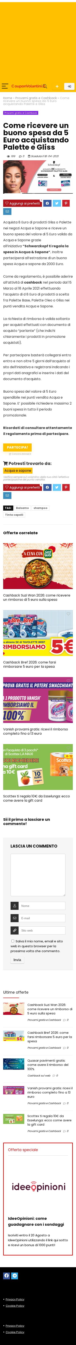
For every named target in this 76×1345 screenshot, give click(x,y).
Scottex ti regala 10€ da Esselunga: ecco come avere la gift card (36, 798)
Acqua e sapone (17, 470)
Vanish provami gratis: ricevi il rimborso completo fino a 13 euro (35, 731)
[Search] (45, 86)
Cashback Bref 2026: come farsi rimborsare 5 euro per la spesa (29, 664)
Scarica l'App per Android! (57, 86)
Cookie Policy (15, 1306)
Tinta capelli (14, 515)
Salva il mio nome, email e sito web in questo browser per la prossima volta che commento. (37, 946)
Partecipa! (19, 448)
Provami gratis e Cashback (36, 98)
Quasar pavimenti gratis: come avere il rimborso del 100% (47, 1064)
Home (7, 98)
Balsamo (22, 508)
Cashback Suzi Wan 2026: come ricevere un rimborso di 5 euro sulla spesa (36, 597)
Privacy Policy (15, 1299)
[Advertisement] (38, 40)
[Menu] (5, 86)
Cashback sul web (38, 1075)
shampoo (41, 508)
